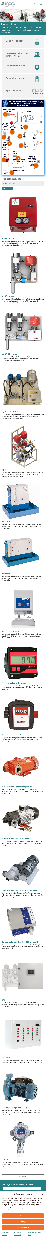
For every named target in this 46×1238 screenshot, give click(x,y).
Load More (23, 1176)
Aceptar (23, 1216)
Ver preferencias (23, 1228)
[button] (43, 1194)
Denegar (23, 1222)
